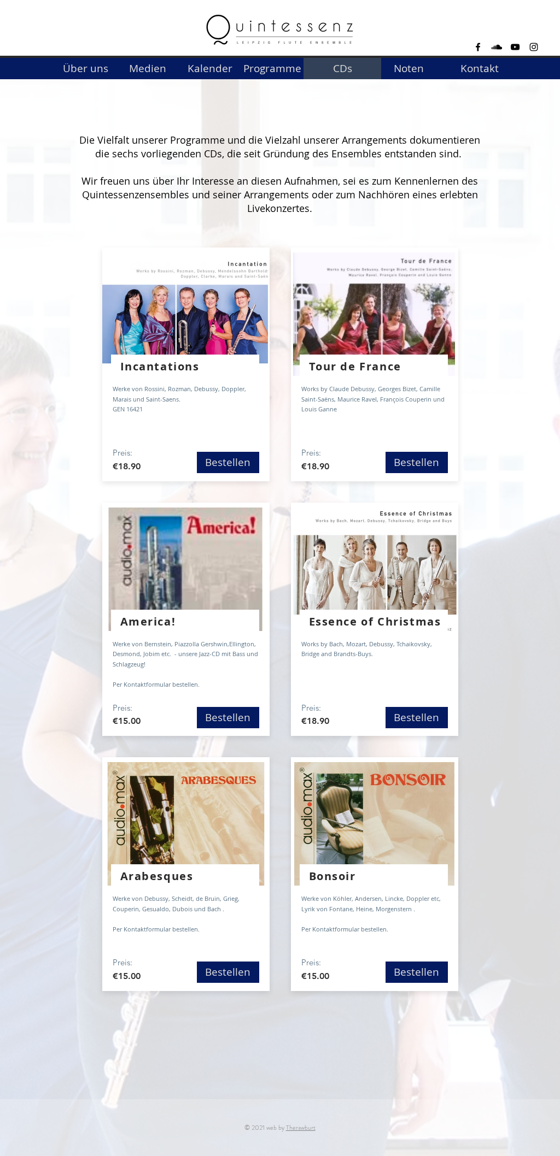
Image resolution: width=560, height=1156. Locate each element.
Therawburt (301, 1128)
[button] (342, 68)
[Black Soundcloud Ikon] (496, 47)
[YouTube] (515, 47)
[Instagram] (533, 47)
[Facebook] (477, 47)
